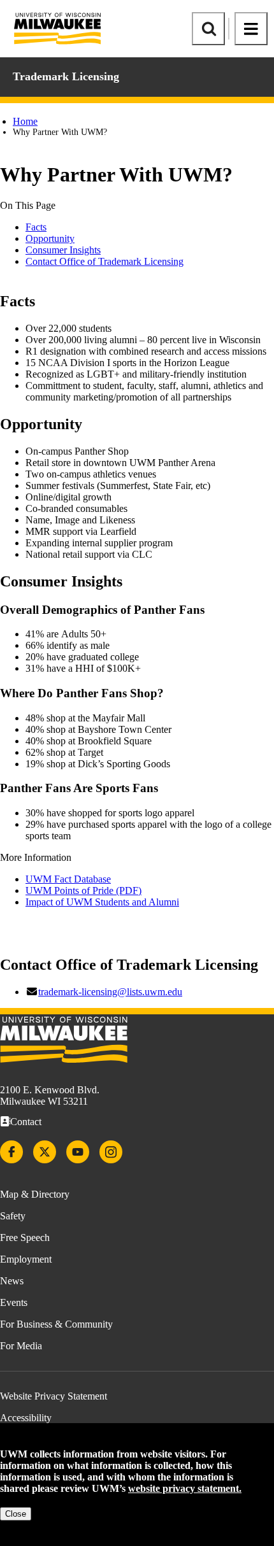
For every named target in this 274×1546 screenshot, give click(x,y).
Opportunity (50, 238)
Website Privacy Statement (53, 1396)
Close (15, 1514)
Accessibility (26, 1417)
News (12, 1280)
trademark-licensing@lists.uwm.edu (110, 991)
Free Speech (25, 1237)
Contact (25, 1121)
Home (25, 121)
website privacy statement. (185, 1488)
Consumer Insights (63, 250)
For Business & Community (56, 1324)
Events (13, 1302)
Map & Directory (34, 1194)
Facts (36, 227)
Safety (12, 1215)
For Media (21, 1345)
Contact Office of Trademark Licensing (104, 261)
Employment (26, 1259)
